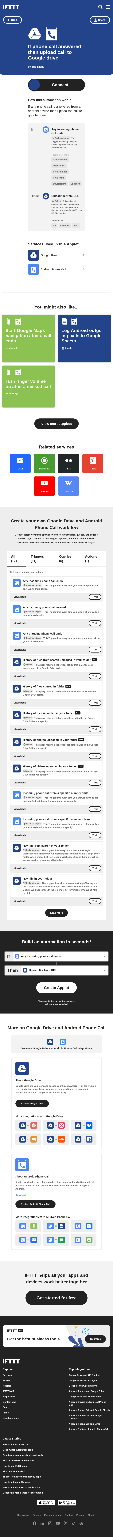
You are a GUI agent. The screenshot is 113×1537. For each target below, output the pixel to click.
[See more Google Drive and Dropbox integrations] (83, 1125)
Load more (56, 913)
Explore (8, 1369)
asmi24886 (38, 67)
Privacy (80, 1515)
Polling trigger (33, 850)
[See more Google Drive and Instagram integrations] (56, 1125)
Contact (69, 1515)
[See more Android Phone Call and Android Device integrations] (28, 1226)
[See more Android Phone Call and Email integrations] (28, 1240)
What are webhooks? (14, 1471)
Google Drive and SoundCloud (85, 1397)
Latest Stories (12, 1438)
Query (29, 664)
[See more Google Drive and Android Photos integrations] (28, 1139)
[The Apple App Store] (46, 1503)
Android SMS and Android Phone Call (88, 1429)
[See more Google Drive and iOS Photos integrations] (28, 1125)
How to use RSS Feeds (15, 1466)
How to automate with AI (15, 1444)
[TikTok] (73, 1523)
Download (20, 1195)
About (91, 1515)
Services (7, 1375)
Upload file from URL (65, 195)
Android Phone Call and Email (84, 1424)
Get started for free (57, 1297)
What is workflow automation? (18, 1460)
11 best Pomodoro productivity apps (22, 1477)
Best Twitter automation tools (18, 1450)
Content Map (9, 1402)
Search (6, 1407)
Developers (23, 1515)
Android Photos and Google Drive (86, 1391)
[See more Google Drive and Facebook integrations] (83, 1139)
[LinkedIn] (42, 1523)
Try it (95, 597)
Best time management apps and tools (23, 1455)
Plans (6, 1413)
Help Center (9, 1397)
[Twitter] (65, 1523)
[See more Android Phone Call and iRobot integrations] (83, 1240)
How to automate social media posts (22, 1487)
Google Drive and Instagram (83, 1380)
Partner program (52, 1515)
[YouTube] (57, 1523)
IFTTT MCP (8, 1391)
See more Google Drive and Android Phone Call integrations (56, 1048)
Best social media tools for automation (23, 1493)
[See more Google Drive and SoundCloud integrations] (56, 1139)
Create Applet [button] (56, 988)
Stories (6, 1380)
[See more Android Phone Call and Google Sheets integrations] (56, 1226)
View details (20, 597)
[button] (108, 7)
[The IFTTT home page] (11, 6)
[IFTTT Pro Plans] (94, 660)
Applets (7, 1386)
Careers (37, 1515)
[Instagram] (50, 1523)
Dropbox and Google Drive (83, 1386)
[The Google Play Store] (67, 1503)
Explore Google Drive (32, 1103)
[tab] (16, 559)
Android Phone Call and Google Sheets (89, 1410)
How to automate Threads (16, 1482)
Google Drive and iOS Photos (84, 1375)
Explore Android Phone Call (35, 1204)
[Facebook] (34, 1523)
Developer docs (11, 1418)
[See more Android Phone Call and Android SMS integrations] (56, 1240)
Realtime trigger (33, 585)
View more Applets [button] (56, 424)
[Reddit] (81, 1523)
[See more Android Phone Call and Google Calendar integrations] (83, 1226)
